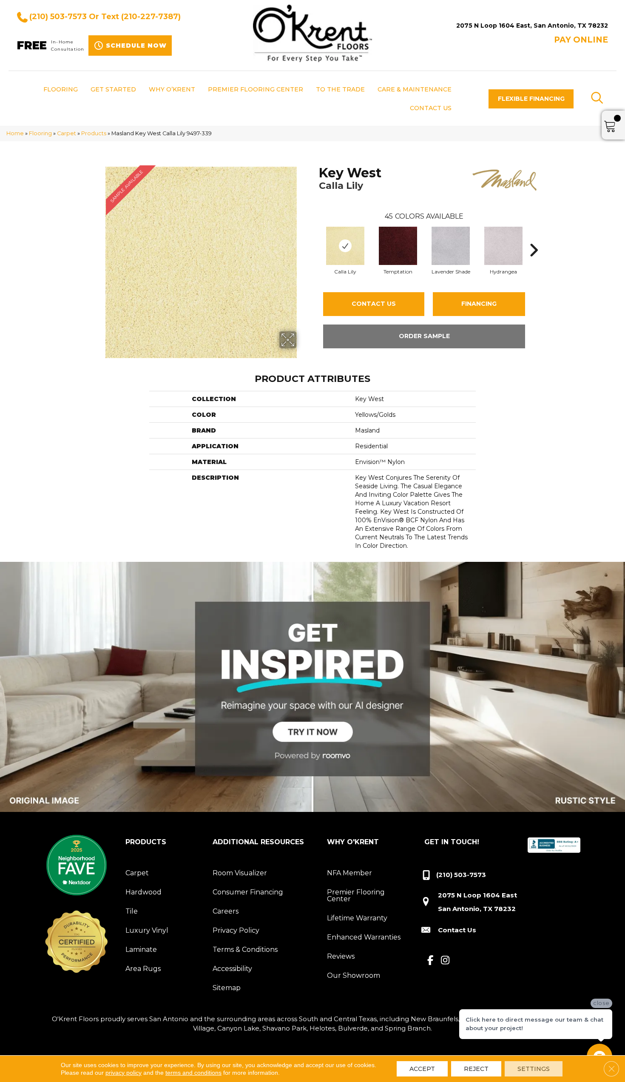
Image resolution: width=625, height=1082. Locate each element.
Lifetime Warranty (357, 918)
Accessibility (232, 969)
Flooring (40, 133)
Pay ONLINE (581, 40)
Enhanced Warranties (364, 937)
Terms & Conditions (245, 949)
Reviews (341, 956)
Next (533, 237)
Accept (422, 1069)
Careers (226, 911)
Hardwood (143, 892)
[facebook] (430, 960)
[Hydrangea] (503, 246)
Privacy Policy (236, 930)
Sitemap (227, 988)
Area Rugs (143, 969)
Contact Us (374, 304)
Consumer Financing (248, 892)
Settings (533, 1069)
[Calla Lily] (345, 246)
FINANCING (479, 304)
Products (93, 133)
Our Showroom (353, 975)
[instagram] (445, 960)
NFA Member (349, 873)
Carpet (66, 133)
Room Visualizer (240, 873)
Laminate (141, 949)
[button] (531, 98)
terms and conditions (193, 1072)
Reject (476, 1069)
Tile (131, 911)
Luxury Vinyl (146, 930)
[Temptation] (398, 246)
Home (15, 133)
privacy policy (123, 1072)
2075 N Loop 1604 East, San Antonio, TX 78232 (532, 25)
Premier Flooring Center (356, 895)
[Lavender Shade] (450, 246)
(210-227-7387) (151, 16)
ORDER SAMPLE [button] (424, 336)
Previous (314, 237)
